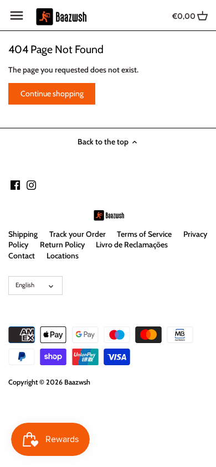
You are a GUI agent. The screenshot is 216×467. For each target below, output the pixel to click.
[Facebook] (15, 184)
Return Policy (62, 245)
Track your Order (77, 234)
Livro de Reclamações (132, 245)
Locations (63, 256)
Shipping (23, 234)
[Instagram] (31, 184)
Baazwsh (77, 382)
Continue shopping (52, 93)
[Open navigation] (16, 15)
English (25, 285)
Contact (21, 256)
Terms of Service (144, 234)
